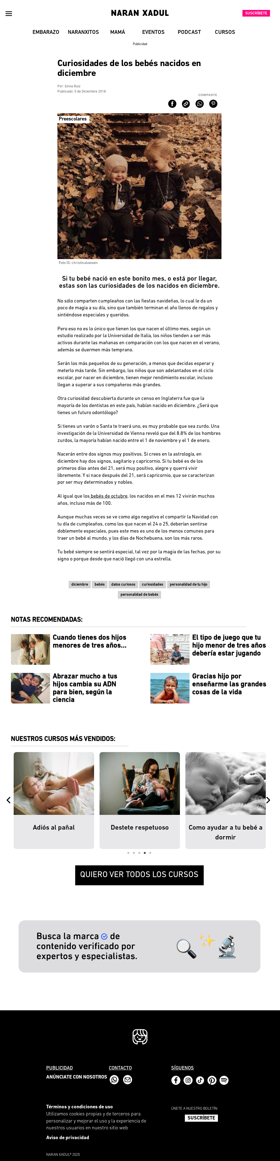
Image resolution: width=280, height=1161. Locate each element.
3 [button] (139, 853)
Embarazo (46, 32)
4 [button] (145, 853)
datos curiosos (123, 585)
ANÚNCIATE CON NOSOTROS (76, 1077)
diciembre (79, 585)
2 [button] (134, 853)
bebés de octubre (108, 496)
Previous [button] (9, 800)
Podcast (189, 32)
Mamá (117, 32)
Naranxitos (83, 32)
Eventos (153, 32)
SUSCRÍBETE (201, 1118)
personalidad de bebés (139, 595)
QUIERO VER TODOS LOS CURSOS (139, 875)
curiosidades (152, 585)
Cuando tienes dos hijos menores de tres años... (90, 641)
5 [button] (150, 853)
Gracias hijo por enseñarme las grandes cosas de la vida (229, 684)
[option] (54, 800)
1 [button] (128, 853)
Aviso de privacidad (67, 1138)
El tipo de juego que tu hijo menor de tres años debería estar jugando (229, 645)
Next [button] (269, 800)
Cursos (225, 32)
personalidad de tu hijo (188, 585)
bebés (100, 585)
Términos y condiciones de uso (79, 1107)
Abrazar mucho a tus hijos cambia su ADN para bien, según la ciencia (85, 688)
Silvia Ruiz (72, 86)
